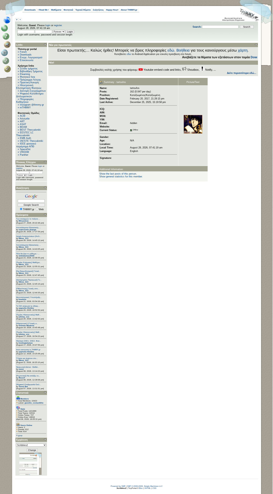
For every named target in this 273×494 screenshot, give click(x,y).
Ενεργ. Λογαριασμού (31, 57)
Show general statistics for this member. (121, 176)
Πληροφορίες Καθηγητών (25, 100)
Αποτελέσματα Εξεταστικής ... (28, 228)
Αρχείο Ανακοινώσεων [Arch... (28, 236)
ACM (22, 115)
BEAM (23, 127)
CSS (154, 488)
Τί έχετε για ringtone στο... (27, 358)
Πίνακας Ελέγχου (26, 162)
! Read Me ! (43, 10)
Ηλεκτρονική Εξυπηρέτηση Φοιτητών (28, 86)
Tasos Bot (23, 386)
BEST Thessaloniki (30, 129)
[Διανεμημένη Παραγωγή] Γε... (29, 280)
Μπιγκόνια (23, 221)
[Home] (8, 20)
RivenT (22, 378)
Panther (24, 154)
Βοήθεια (183, 50)
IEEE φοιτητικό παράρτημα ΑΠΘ (26, 145)
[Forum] (5, 28)
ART (22, 121)
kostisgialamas (26, 343)
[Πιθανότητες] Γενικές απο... (28, 289)
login (47, 25)
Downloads (30, 10)
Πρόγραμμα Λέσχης (30, 79)
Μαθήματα (56, 10)
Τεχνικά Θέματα (83, 10)
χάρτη (243, 50)
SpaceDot (25, 149)
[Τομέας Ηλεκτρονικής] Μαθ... (28, 315)
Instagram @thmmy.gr (32, 104)
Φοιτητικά (68, 10)
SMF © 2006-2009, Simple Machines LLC (144, 486)
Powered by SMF (118, 486)
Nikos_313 (23, 238)
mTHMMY (25, 107)
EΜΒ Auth (25, 138)
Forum (23, 51)
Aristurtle (25, 118)
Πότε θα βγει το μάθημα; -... (28, 254)
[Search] (8, 44)
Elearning (25, 74)
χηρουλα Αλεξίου (26, 308)
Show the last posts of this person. (118, 173)
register (58, 25)
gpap (20, 435)
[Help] (6, 36)
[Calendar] (5, 53)
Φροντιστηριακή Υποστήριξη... (29, 297)
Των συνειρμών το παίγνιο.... (28, 219)
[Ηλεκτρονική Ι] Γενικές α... (27, 323)
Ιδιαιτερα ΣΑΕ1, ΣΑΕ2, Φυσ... (28, 341)
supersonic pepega (27, 230)
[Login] (6, 61)
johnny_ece (24, 317)
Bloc (141, 488)
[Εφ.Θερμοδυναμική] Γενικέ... (28, 271)
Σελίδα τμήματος (29, 68)
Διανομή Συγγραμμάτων (33, 90)
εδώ (171, 50)
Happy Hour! (112, 10)
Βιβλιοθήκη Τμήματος (31, 71)
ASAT (23, 124)
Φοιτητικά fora (27, 77)
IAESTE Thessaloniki (31, 140)
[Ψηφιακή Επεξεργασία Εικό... (28, 384)
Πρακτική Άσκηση (29, 82)
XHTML (147, 488)
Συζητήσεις (98, 10)
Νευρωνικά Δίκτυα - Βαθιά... (27, 367)
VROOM (24, 152)
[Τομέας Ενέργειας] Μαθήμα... (28, 262)
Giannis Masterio (26, 325)
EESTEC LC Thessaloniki (24, 134)
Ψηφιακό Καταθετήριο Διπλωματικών (29, 95)
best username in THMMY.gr (28, 350)
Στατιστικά (22, 392)
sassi (21, 369)
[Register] (8, 69)
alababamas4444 (26, 256)
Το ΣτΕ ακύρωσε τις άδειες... (28, 306)
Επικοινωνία (26, 60)
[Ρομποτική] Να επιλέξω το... (28, 376)
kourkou (22, 299)
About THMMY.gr (129, 10)
